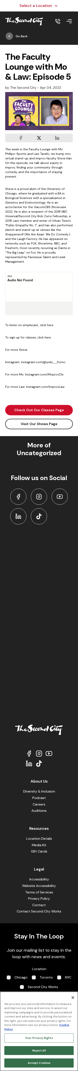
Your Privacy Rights (39, 1038)
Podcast (39, 798)
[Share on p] (57, 138)
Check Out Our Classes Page (39, 410)
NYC (68, 977)
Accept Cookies (39, 1063)
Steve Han (64, 158)
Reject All (39, 1050)
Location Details (39, 838)
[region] (39, 1031)
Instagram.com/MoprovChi (44, 374)
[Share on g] (39, 138)
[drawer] (69, 21)
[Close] (73, 997)
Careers (39, 804)
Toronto (46, 977)
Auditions (39, 810)
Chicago (21, 977)
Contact (39, 905)
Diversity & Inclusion (39, 791)
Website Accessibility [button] (39, 885)
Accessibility (39, 879)
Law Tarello (41, 154)
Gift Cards (39, 851)
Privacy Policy (39, 898)
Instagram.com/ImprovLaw (45, 387)
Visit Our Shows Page (39, 424)
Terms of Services (39, 892)
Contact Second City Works (39, 911)
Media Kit (39, 845)
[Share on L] (20, 138)
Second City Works (43, 987)
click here (44, 337)
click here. (47, 325)
